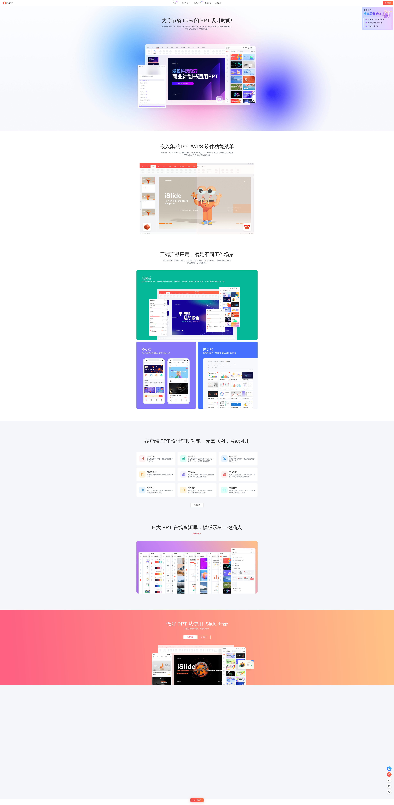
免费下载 (190, 637)
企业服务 (204, 637)
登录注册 (388, 3)
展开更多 (197, 505)
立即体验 (195, 533)
